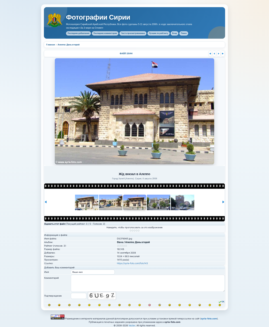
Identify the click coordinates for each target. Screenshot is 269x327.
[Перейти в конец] (222, 54)
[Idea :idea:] (199, 305)
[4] (137, 230)
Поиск (184, 33)
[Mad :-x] (169, 305)
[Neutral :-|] (89, 305)
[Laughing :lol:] (49, 305)
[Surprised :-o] (129, 305)
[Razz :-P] (59, 305)
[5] (139, 230)
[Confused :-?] (139, 305)
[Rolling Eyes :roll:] (179, 305)
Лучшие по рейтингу (158, 33)
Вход (174, 33)
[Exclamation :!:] (210, 305)
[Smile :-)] (79, 305)
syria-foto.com (209, 318)
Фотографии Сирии (98, 17)
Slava (120, 242)
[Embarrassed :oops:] (149, 305)
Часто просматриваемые (133, 33)
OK (222, 302)
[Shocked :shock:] (159, 305)
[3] (135, 230)
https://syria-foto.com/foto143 (132, 263)
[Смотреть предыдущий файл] (214, 54)
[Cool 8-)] (119, 305)
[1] (131, 230)
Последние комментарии (105, 33)
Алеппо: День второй (69, 44)
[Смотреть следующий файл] (218, 54)
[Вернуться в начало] (210, 54)
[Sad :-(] (99, 305)
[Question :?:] (220, 305)
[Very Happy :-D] (69, 305)
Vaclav (132, 325)
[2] (133, 230)
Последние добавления (78, 33)
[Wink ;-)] (190, 305)
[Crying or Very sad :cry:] (109, 305)
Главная (50, 44)
